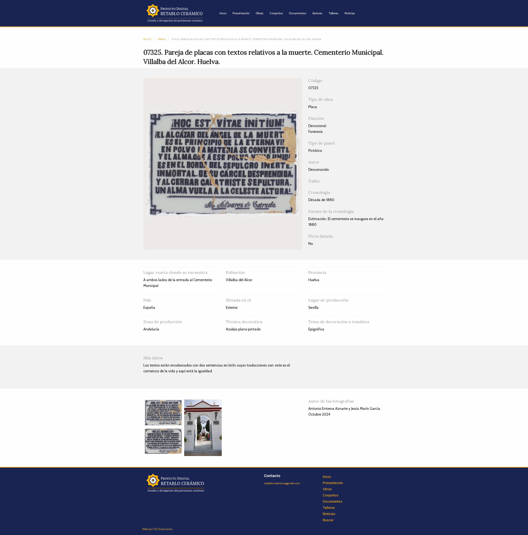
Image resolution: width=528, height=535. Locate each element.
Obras (259, 13)
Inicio (223, 13)
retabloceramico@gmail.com (282, 483)
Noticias (350, 13)
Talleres (333, 13)
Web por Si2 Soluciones (157, 529)
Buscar (328, 520)
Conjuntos (276, 13)
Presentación (241, 13)
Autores (317, 13)
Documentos (297, 13)
